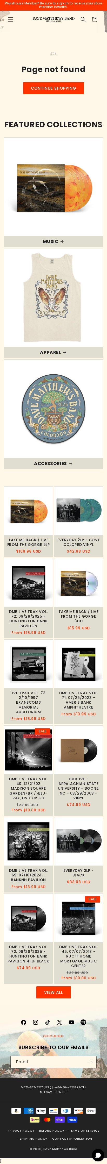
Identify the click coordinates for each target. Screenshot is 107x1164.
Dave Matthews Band (60, 1149)
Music (50, 241)
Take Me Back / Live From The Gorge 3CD (78, 616)
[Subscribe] (90, 1062)
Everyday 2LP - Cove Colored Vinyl (78, 542)
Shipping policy (34, 1139)
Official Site (53, 1036)
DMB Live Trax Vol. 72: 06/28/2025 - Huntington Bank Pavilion (28, 618)
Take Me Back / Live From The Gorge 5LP (28, 542)
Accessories (50, 463)
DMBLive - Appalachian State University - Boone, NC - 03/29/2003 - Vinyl (78, 788)
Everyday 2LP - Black (78, 872)
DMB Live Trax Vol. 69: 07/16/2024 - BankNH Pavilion (28, 875)
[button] (10, 19)
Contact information (72, 1139)
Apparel (50, 352)
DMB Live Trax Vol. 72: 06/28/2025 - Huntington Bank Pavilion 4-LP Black (28, 954)
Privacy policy (21, 1131)
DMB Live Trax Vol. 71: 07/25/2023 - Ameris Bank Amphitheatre (78, 700)
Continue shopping (53, 88)
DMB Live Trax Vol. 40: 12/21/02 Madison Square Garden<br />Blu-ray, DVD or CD (28, 788)
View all (53, 992)
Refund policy (51, 1131)
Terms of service (84, 1131)
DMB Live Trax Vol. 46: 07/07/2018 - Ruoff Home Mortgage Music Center (78, 956)
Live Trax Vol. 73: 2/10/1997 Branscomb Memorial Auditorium (28, 702)
